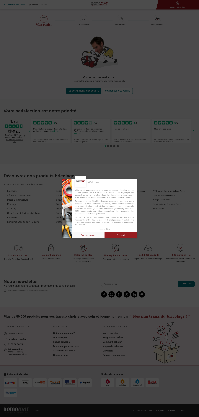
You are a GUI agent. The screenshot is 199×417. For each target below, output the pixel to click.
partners (89, 190)
